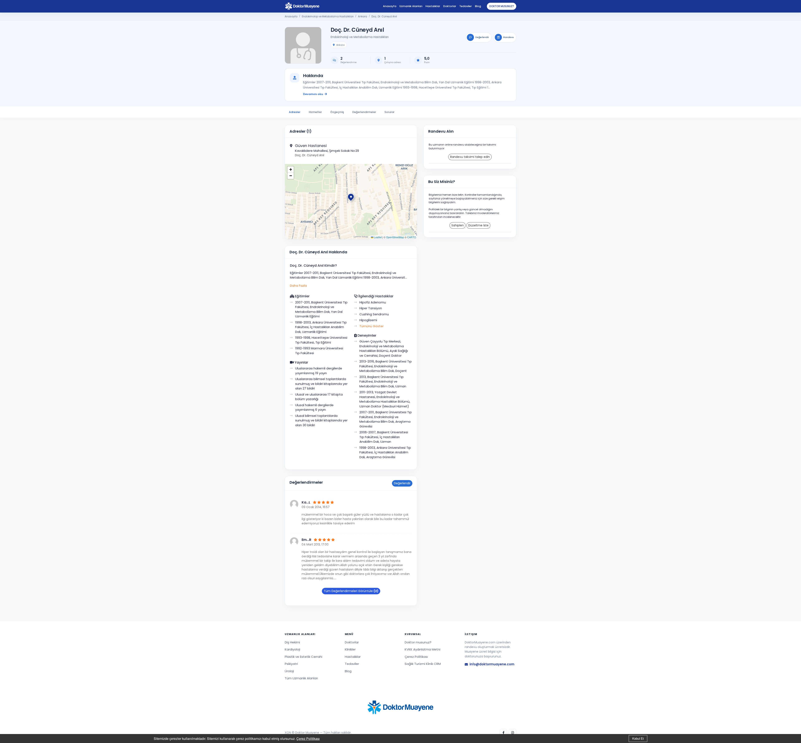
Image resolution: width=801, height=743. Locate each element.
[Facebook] (503, 732)
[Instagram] (512, 732)
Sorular (389, 112)
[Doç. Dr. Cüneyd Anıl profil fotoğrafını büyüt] (303, 45)
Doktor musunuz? (501, 6)
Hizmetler (315, 112)
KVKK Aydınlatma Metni (422, 649)
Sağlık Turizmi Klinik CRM (423, 664)
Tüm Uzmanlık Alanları (301, 678)
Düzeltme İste (478, 225)
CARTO (411, 237)
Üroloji (289, 671)
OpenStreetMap (395, 237)
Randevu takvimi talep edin (470, 157)
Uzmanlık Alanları (410, 6)
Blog (478, 6)
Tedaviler (465, 6)
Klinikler (350, 649)
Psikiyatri (291, 664)
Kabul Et (638, 738)
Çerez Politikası (308, 738)
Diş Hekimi (292, 642)
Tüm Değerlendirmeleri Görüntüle (351, 591)
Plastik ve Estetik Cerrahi (303, 656)
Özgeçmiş (337, 112)
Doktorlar (449, 6)
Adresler (294, 112)
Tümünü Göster (371, 326)
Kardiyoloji (292, 649)
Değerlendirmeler (364, 112)
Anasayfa (389, 6)
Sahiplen (457, 225)
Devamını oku (313, 94)
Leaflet (377, 237)
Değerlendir (402, 483)
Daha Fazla (298, 285)
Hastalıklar (433, 6)
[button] (351, 197)
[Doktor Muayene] (400, 707)
